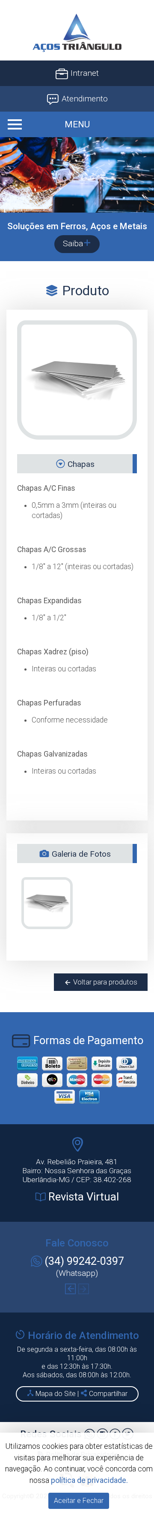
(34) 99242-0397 (84, 1261)
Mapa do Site (55, 1394)
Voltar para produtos (104, 982)
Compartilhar (107, 1394)
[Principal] (77, 33)
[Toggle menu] (77, 124)
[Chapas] (47, 903)
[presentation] (70, 1289)
